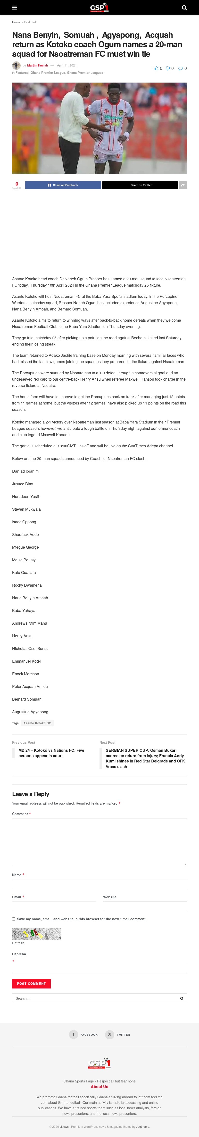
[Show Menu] (14, 7)
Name (18, 874)
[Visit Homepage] (99, 7)
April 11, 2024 (66, 65)
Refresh (18, 942)
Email (18, 896)
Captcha (19, 953)
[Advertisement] (99, 239)
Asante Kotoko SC (37, 723)
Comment (21, 813)
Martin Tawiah (37, 65)
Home (16, 22)
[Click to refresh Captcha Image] (36, 934)
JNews (64, 1126)
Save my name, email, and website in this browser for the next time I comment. (82, 918)
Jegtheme (142, 1126)
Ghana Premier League (48, 72)
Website (109, 896)
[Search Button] (184, 7)
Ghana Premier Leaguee (85, 72)
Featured (30, 22)
